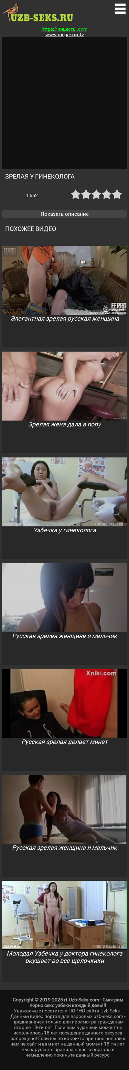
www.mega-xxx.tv (64, 34)
